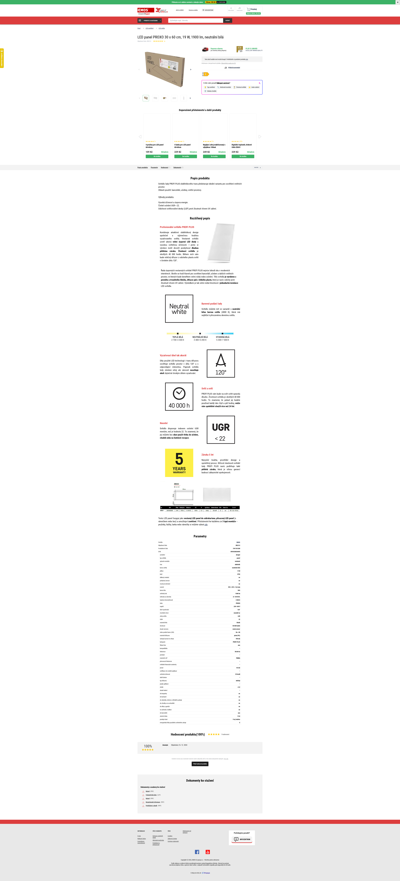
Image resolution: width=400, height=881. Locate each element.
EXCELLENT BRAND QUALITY (254, 50)
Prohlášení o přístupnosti (156, 844)
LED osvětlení (149, 28)
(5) (178, 167)
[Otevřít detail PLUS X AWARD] (240, 49)
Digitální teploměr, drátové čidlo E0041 (242, 146)
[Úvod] (153, 11)
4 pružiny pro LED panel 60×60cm (155, 146)
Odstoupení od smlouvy (187, 831)
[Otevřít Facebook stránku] (197, 852)
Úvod (139, 28)
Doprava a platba (193, 10)
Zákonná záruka (172, 838)
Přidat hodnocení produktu (200, 764)
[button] (150, 20)
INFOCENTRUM (209, 10)
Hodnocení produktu (183, 734)
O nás (139, 836)
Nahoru (256, 167)
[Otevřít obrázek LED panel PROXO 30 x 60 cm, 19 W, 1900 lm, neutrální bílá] (146, 98)
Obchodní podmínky (158, 840)
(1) (165, 167)
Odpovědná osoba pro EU (228, 63)
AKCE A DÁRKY (180, 10)
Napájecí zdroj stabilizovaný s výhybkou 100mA (214, 146)
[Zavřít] (397, 2)
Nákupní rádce (142, 838)
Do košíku (157, 156)
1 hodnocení (225, 734)
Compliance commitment (141, 842)
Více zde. (226, 759)
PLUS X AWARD (251, 48)
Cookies (170, 836)
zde (247, 59)
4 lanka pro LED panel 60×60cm (182, 146)
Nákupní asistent (223, 83)
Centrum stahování (173, 841)
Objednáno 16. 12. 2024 (179, 745)
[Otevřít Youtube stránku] (207, 852)
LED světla (162, 28)
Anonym (174, 745)
